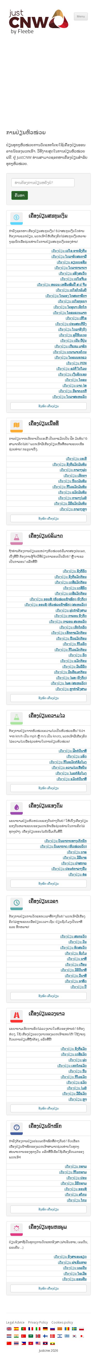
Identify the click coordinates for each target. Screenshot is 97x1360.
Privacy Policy (38, 1322)
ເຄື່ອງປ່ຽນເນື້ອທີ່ (44, 423)
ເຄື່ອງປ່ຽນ (69, 250)
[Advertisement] (48, 87)
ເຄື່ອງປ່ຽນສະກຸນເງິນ (48, 215)
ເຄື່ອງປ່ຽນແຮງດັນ (46, 805)
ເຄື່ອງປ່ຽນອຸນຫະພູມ (48, 1226)
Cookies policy (62, 1322)
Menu (81, 16)
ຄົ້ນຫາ (20, 195)
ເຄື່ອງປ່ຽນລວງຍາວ (47, 1013)
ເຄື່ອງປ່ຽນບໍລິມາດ (46, 535)
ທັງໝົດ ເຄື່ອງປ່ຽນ (49, 406)
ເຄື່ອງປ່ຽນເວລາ (43, 901)
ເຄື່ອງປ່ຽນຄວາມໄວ (47, 715)
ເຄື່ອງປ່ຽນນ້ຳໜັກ (45, 1125)
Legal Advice (15, 1322)
